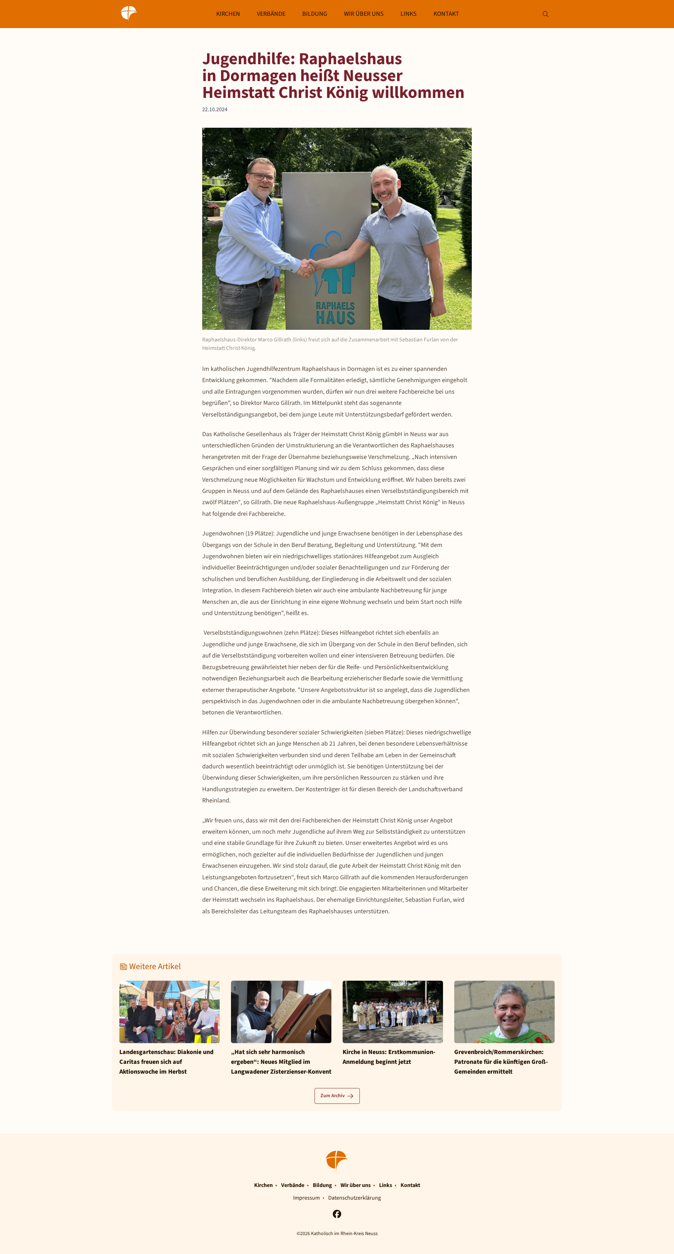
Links (409, 13)
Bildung (314, 13)
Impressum (306, 1198)
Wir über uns (364, 13)
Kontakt (446, 13)
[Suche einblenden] (545, 14)
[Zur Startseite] (129, 14)
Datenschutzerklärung (354, 1198)
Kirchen (228, 13)
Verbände (271, 13)
